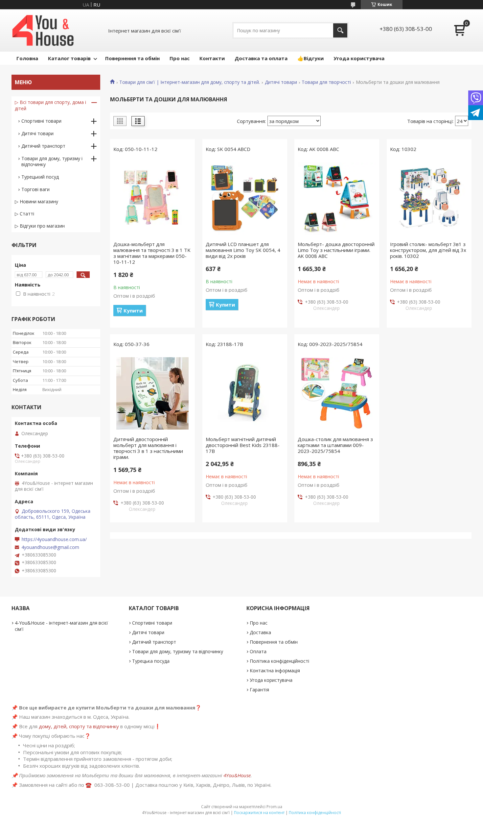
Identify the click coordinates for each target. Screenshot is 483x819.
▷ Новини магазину (36, 201)
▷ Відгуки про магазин (40, 226)
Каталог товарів (69, 58)
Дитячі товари (281, 82)
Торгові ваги (35, 189)
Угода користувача (359, 58)
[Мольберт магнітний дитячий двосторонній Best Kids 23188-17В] (245, 393)
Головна (27, 58)
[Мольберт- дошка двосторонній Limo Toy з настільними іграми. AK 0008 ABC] (337, 198)
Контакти (212, 58)
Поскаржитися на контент (259, 812)
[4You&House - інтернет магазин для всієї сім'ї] (43, 30)
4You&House (237, 775)
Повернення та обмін (132, 58)
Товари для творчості (326, 82)
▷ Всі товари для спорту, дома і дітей (50, 105)
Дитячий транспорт (43, 146)
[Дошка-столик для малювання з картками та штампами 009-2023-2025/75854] (337, 393)
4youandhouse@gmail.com (50, 547)
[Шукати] (340, 30)
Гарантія (259, 689)
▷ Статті (24, 214)
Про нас (180, 58)
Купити (133, 310)
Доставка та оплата (261, 58)
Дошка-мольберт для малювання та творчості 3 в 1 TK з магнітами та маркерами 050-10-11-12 (152, 253)
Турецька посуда (151, 661)
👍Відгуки (310, 58)
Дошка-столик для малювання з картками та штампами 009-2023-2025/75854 (335, 445)
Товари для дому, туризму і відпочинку (51, 161)
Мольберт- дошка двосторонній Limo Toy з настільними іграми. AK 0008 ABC (336, 250)
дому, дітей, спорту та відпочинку (79, 726)
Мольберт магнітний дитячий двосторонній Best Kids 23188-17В (243, 445)
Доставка (260, 632)
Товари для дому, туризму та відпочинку (177, 651)
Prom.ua (274, 806)
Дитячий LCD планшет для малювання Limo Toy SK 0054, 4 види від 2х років (243, 250)
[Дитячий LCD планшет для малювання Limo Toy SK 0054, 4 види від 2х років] (245, 198)
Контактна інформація (275, 670)
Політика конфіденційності (279, 661)
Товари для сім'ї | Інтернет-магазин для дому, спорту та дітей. (189, 82)
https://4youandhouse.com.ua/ (54, 539)
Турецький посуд (40, 177)
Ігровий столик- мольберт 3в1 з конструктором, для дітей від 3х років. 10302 (428, 250)
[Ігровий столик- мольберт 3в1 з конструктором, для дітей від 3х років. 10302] (429, 198)
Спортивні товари (41, 121)
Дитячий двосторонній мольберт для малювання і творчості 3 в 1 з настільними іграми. (148, 448)
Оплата (258, 651)
